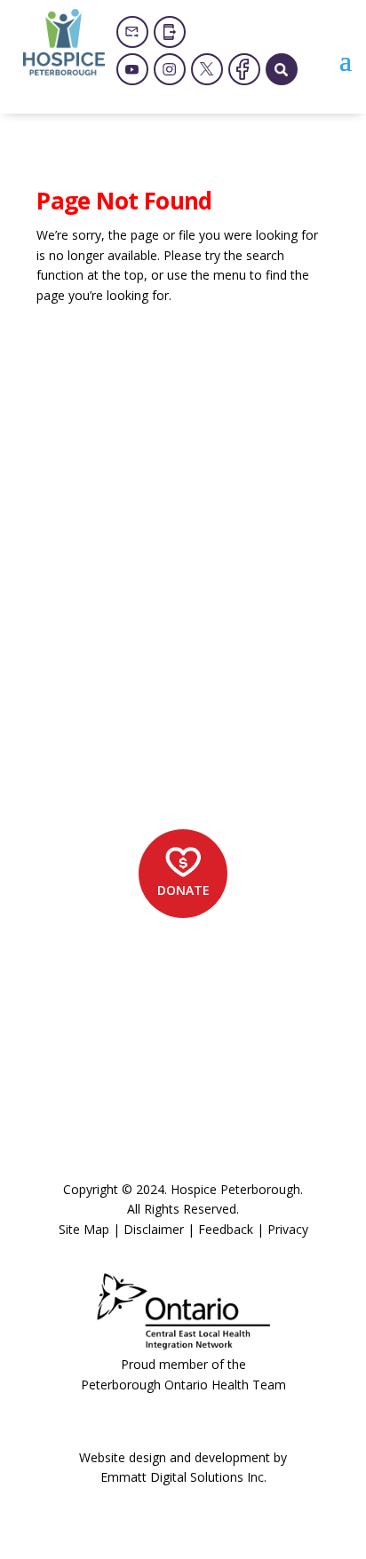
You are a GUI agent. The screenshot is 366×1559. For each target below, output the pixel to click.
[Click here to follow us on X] (207, 69)
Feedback (225, 1229)
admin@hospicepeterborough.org (175, 732)
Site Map (84, 1229)
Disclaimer (153, 1229)
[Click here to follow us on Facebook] (244, 69)
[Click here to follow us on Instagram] (170, 69)
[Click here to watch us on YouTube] (132, 69)
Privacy (287, 1229)
